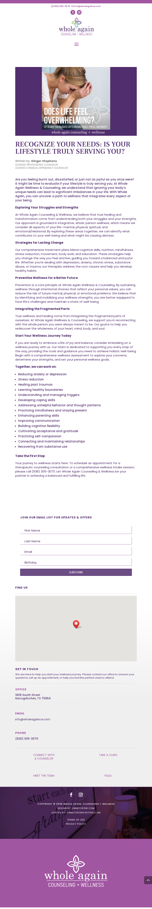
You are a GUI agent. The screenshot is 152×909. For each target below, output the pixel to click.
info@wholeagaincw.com (87, 6)
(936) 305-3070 (61, 6)
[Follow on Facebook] (72, 12)
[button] (77, 624)
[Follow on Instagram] (79, 12)
